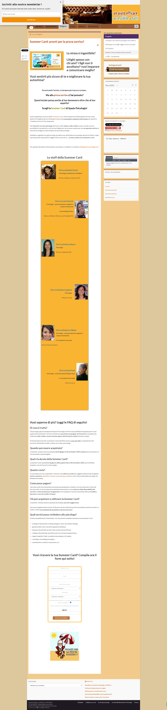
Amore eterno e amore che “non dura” (97, 697)
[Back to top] (162, 705)
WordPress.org (109, 197)
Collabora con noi (91, 702)
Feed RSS (90, 681)
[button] (31, 4)
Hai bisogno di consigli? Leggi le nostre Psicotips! (120, 44)
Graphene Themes (45, 707)
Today (114, 160)
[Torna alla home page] (83, 14)
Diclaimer (80, 702)
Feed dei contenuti (111, 190)
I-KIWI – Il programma (112, 56)
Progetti (63, 26)
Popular (109, 158)
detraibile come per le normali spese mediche (57, 476)
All (129, 160)
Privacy (136, 702)
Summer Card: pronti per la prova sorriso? (118, 52)
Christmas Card (57, 116)
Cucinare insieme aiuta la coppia (95, 688)
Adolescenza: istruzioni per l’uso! (95, 691)
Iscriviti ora (31, 20)
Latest (116, 158)
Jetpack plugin (110, 163)
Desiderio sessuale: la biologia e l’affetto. (98, 685)
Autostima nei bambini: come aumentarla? (98, 694)
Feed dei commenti (111, 194)
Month (124, 160)
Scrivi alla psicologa (103, 702)
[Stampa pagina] (97, 45)
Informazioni (93, 26)
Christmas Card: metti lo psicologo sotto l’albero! (120, 40)
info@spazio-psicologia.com (89, 147)
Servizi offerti (51, 26)
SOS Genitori (109, 48)
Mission (82, 26)
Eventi (72, 26)
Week (119, 160)
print (25, 58)
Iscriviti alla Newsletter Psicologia (122, 702)
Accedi (107, 186)
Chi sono (39, 26)
